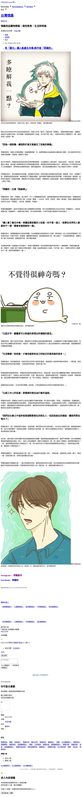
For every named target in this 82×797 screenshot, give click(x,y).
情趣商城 (46, 744)
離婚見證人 (5, 602)
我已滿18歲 (5, 793)
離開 (11, 793)
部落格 (7, 37)
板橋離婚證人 (7, 607)
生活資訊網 (62, 747)
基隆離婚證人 (56, 744)
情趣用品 (4, 742)
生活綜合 (16, 648)
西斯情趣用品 (32, 747)
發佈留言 (4, 667)
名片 (6, 39)
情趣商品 (76, 742)
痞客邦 (16, 642)
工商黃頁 (37, 744)
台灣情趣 (7, 15)
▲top (2, 652)
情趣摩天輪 (52, 747)
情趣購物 (4, 744)
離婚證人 (51, 742)
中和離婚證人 (42, 607)
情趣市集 (66, 744)
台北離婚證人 (66, 742)
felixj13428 (4, 631)
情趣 (10, 742)
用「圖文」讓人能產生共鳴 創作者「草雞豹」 (29, 48)
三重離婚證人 (19, 607)
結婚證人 (17, 742)
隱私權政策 (52, 769)
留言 (20, 642)
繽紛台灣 (34, 742)
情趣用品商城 (21, 747)
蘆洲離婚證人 (30, 607)
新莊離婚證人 (53, 607)
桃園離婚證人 (9, 747)
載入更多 (4, 655)
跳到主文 (4, 21)
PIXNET (26, 769)
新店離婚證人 (7, 622)
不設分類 (17, 31)
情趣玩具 (26, 742)
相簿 (6, 35)
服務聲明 (60, 769)
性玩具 (75, 747)
